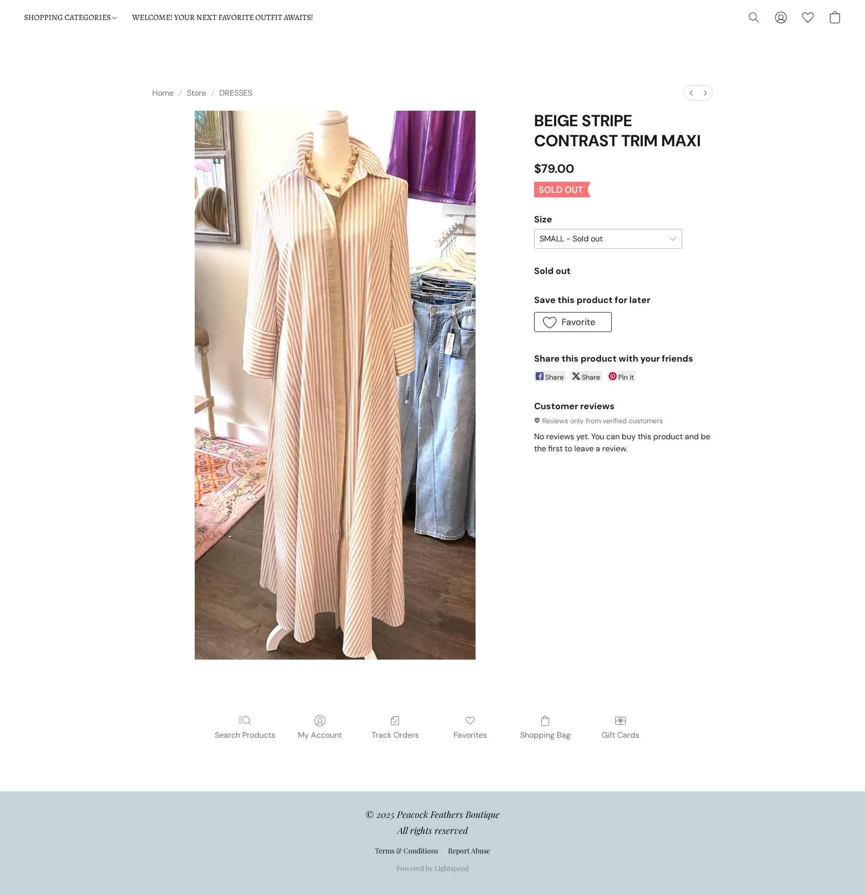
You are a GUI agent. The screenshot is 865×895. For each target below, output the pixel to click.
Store (196, 93)
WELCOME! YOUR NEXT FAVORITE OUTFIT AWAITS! (222, 17)
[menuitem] (691, 93)
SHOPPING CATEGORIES (68, 17)
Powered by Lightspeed (432, 868)
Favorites (470, 735)
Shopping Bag (545, 735)
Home (163, 93)
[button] (754, 18)
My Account (320, 735)
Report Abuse (469, 850)
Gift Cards (620, 735)
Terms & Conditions (406, 850)
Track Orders (395, 735)
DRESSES (235, 93)
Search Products (245, 735)
